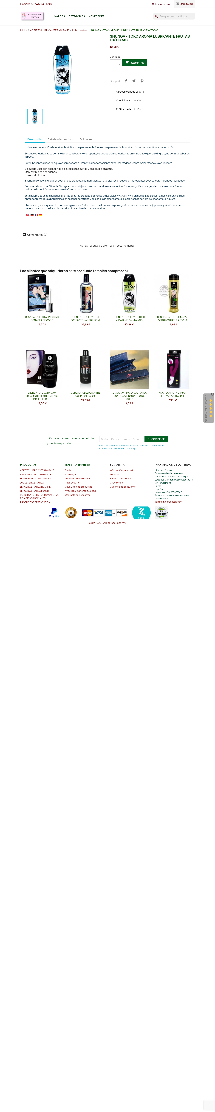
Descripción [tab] (34, 139)
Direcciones (116, 482)
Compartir (126, 81)
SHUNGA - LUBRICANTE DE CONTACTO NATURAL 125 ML (86, 319)
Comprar (134, 63)
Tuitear (134, 81)
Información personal (121, 470)
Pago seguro (72, 482)
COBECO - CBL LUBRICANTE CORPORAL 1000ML (86, 394)
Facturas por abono (120, 478)
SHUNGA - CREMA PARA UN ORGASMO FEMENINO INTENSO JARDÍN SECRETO (42, 396)
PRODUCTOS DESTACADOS (35, 502)
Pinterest (142, 81)
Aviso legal (70, 474)
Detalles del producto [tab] (61, 139)
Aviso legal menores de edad (80, 490)
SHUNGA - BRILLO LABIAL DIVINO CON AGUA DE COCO (42, 319)
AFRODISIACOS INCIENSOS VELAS (38, 474)
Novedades (97, 16)
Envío (68, 470)
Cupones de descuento (123, 486)
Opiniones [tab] (86, 139)
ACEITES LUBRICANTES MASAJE (37, 470)
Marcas (59, 16)
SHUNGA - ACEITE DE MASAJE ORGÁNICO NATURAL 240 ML (173, 319)
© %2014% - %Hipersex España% (108, 523)
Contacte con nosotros (78, 494)
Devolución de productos (78, 486)
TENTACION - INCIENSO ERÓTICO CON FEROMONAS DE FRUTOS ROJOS (129, 396)
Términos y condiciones (78, 478)
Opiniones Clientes (206, 408)
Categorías (77, 16)
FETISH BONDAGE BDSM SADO (36, 478)
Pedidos (114, 474)
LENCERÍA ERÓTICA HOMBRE (35, 486)
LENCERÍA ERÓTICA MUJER (34, 490)
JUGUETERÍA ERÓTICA (32, 482)
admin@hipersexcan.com (168, 501)
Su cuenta (117, 464)
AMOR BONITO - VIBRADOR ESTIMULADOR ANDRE (173, 394)
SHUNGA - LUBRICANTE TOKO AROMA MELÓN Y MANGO (129, 319)
